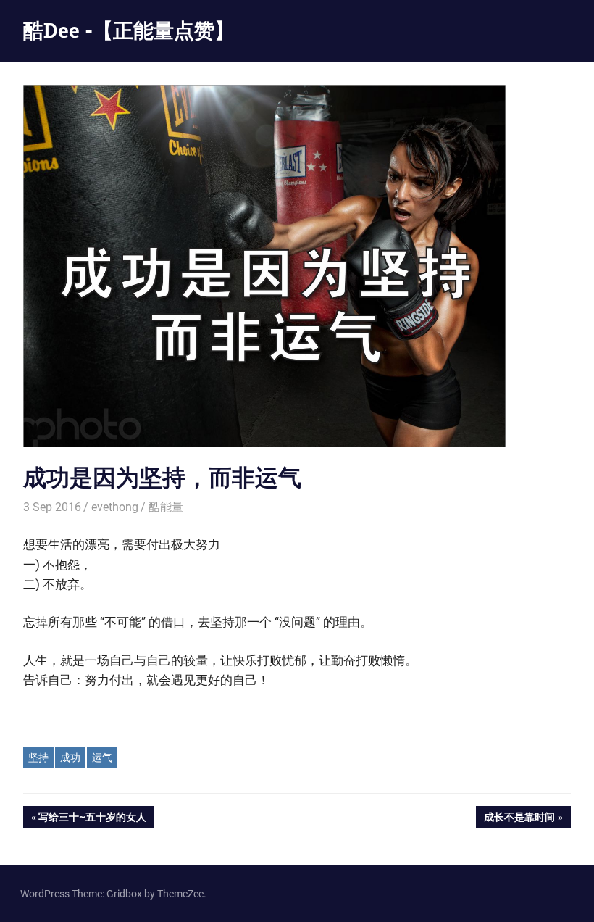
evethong (114, 507)
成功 (70, 757)
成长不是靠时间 (519, 819)
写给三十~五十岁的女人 (92, 819)
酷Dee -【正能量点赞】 (129, 30)
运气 (102, 757)
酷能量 (165, 507)
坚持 (38, 757)
